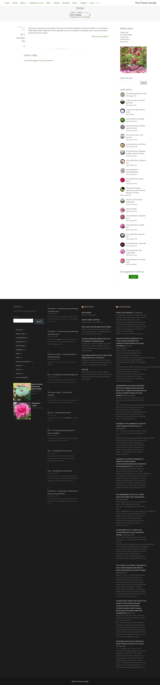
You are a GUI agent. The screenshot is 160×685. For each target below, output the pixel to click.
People (18, 365)
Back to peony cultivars (100, 36)
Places (18, 369)
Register (84, 3)
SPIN (48, 3)
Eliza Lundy (123, 42)
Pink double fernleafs (63, 413)
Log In (92, 3)
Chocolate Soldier (126, 35)
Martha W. (94, 28)
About (74, 3)
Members (66, 3)
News (18, 353)
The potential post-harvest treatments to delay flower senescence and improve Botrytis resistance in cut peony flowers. (131, 567)
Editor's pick (20, 334)
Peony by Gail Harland (124, 312)
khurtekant (51, 309)
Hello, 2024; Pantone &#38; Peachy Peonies (96, 327)
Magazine (19, 350)
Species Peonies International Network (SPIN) (37, 386)
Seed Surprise (86, 312)
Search (15, 317)
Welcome (85, 369)
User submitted (21, 377)
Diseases (19, 330)
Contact (133, 277)
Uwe (49, 471)
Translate (86, 17)
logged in (36, 60)
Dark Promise (124, 39)
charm (59, 339)
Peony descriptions (23, 361)
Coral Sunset (124, 37)
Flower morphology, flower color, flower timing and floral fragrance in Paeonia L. (130, 532)
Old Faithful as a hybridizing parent (65, 375)
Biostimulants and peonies (62, 451)
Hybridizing (20, 346)
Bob (49, 375)
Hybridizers (20, 342)
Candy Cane (124, 32)
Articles (23, 3)
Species (57, 3)
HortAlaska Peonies (124, 307)
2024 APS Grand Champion (90, 320)
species (19, 373)
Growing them (21, 338)
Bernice (50, 413)
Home (7, 3)
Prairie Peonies (88, 307)
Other (18, 357)
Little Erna (68, 418)
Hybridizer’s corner (36, 3)
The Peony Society (145, 2)
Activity (14, 3)
